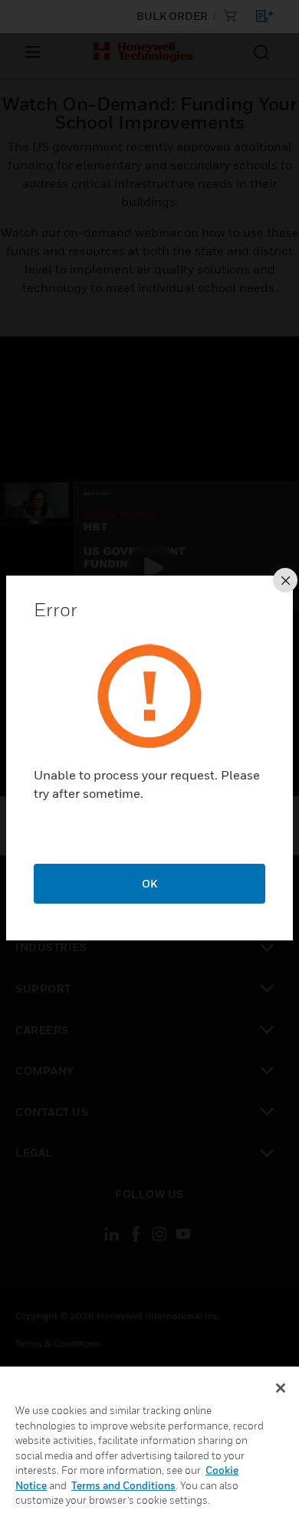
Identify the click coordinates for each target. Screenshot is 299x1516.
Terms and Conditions (123, 1485)
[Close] (280, 1388)
